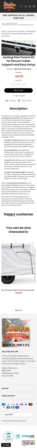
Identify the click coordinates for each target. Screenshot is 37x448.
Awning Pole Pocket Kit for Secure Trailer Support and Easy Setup (18, 24)
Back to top (18, 310)
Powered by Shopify (21, 421)
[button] (30, 6)
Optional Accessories (12, 23)
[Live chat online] (28, 443)
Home (3, 23)
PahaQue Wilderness (11, 421)
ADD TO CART (18, 90)
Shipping (12, 100)
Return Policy (26, 100)
